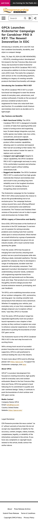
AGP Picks (5, 3)
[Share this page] (35, 18)
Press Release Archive (22, 509)
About (10, 509)
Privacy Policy (29, 518)
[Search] (25, 18)
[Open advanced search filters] (29, 18)
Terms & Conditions (28, 513)
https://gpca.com (16, 362)
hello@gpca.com (12, 405)
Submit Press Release (11, 513)
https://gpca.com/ (15, 410)
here (24, 364)
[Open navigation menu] (3, 18)
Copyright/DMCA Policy (13, 518)
